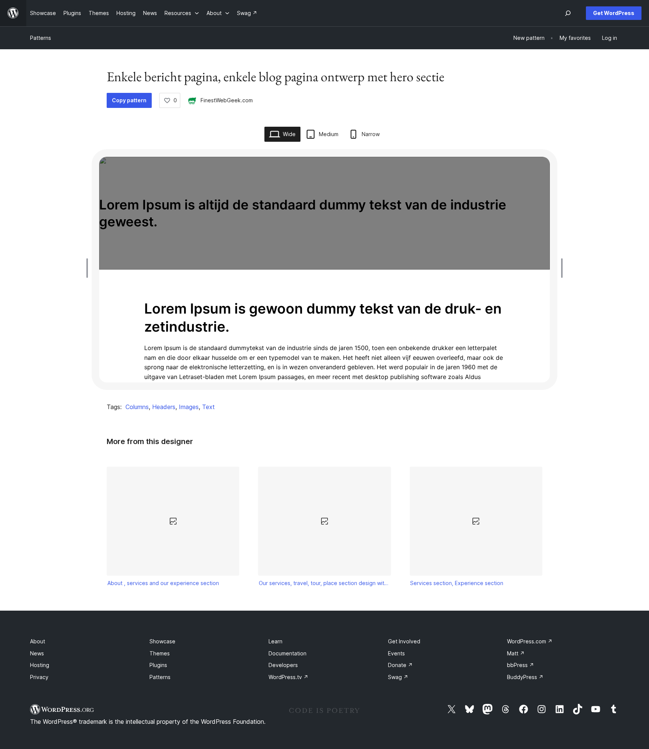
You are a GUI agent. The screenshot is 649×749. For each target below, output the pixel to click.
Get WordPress (613, 13)
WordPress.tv (288, 677)
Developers (283, 665)
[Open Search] (567, 13)
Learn (275, 641)
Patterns (40, 38)
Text (208, 407)
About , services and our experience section (163, 583)
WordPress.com (529, 641)
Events (396, 653)
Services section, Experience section (456, 583)
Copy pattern (129, 100)
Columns (137, 407)
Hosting (39, 665)
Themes (159, 653)
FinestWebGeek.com (227, 100)
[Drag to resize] (89, 268)
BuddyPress (525, 677)
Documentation (287, 653)
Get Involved (404, 641)
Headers (163, 407)
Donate (400, 665)
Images (189, 407)
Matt (516, 653)
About (37, 641)
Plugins (158, 665)
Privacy (39, 677)
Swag (398, 677)
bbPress (520, 665)
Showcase (162, 641)
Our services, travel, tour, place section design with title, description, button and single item (324, 583)
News (37, 653)
